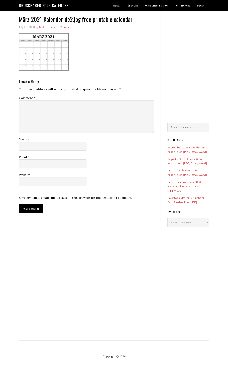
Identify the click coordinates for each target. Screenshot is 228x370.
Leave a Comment (61, 27)
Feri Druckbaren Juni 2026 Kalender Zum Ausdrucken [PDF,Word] (184, 186)
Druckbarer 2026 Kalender (44, 5)
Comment (27, 98)
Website (24, 175)
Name (24, 139)
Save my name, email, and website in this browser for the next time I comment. (75, 198)
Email (24, 157)
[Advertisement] (188, 66)
